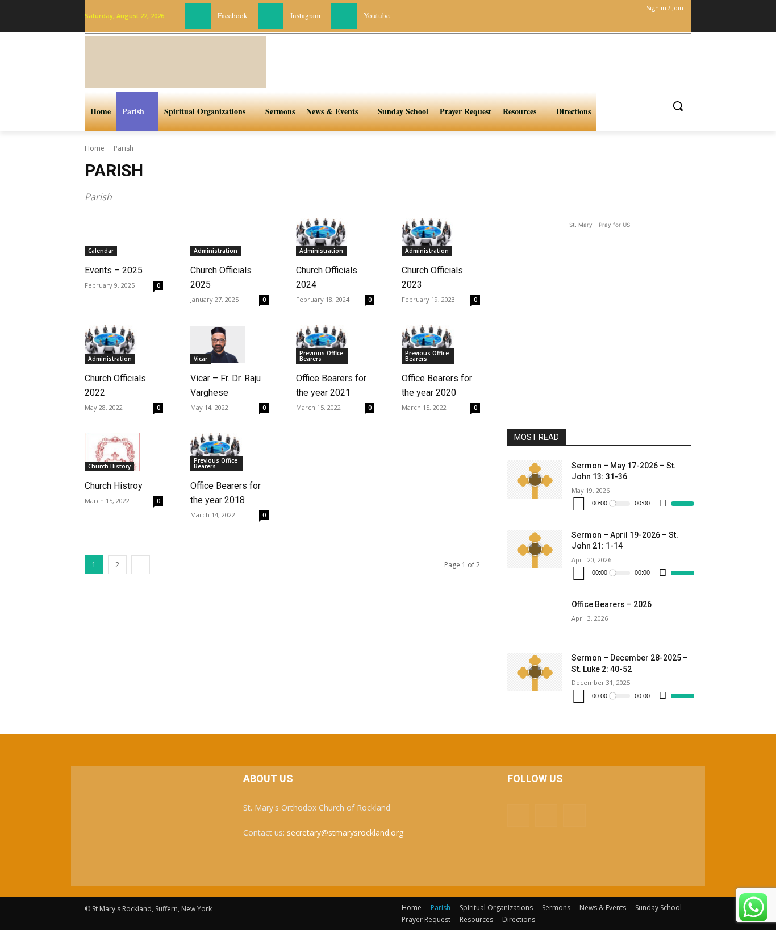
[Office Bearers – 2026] (534, 618)
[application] (632, 503)
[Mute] (663, 504)
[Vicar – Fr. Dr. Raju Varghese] (217, 344)
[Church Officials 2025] (217, 237)
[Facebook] (198, 16)
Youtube (377, 15)
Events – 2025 (114, 270)
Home (95, 148)
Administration (215, 251)
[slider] (682, 503)
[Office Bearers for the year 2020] (429, 344)
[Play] (578, 503)
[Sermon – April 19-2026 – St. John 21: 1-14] (534, 549)
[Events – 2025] (112, 237)
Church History (109, 466)
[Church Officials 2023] (429, 237)
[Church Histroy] (112, 452)
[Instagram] (271, 16)
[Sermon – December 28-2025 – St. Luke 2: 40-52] (534, 672)
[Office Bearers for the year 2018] (217, 452)
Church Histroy (114, 485)
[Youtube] (344, 16)
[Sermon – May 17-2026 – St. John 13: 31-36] (534, 479)
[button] (677, 105)
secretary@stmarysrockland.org (345, 832)
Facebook (233, 15)
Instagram (305, 15)
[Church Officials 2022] (112, 344)
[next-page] (140, 564)
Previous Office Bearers (321, 356)
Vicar (200, 359)
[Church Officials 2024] (323, 237)
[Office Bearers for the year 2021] (323, 344)
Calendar (101, 251)
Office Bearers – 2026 (611, 604)
